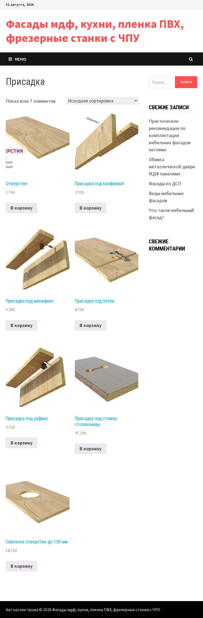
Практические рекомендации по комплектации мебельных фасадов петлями (170, 135)
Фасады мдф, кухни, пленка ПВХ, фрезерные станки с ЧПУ (95, 30)
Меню (20, 59)
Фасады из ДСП (165, 183)
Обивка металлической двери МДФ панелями (172, 166)
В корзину (22, 208)
